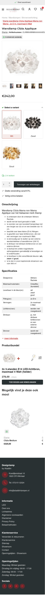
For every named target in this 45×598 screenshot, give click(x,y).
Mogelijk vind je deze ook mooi (20, 392)
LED (4, 504)
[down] (9, 185)
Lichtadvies (7, 511)
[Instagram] (22, 586)
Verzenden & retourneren (13, 536)
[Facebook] (4, 586)
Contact (5, 549)
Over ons (6, 508)
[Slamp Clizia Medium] (20, 418)
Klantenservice (8, 540)
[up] (9, 183)
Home (4, 17)
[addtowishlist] (35, 9)
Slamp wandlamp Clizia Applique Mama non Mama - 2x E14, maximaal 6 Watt (22, 22)
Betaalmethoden (9, 524)
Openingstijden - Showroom (14, 553)
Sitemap (5, 543)
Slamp (5, 32)
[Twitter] (10, 586)
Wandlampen (14, 17)
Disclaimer (6, 518)
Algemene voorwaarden (12, 514)
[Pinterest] (16, 586)
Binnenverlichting (29, 17)
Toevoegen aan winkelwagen (28, 184)
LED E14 (40, 358)
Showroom (6, 546)
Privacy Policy (8, 521)
